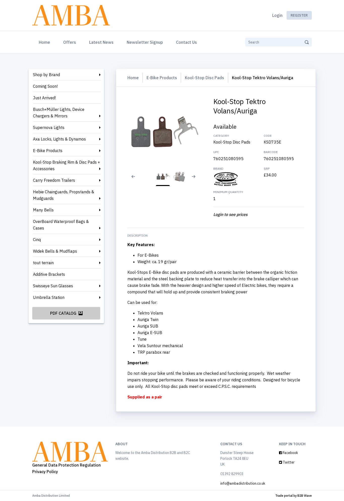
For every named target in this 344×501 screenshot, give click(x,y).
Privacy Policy (45, 471)
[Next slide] (196, 180)
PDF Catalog (63, 313)
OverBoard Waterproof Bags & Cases (61, 225)
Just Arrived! (44, 97)
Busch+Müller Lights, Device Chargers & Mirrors (58, 112)
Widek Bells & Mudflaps (55, 251)
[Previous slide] (130, 180)
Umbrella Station (48, 297)
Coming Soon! (45, 86)
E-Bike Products (47, 150)
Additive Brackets (49, 274)
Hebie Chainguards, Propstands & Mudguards (63, 195)
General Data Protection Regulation (66, 465)
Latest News (101, 42)
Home (45, 42)
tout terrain (43, 262)
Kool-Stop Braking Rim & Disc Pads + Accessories (66, 165)
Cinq (37, 239)
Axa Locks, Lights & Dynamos (59, 139)
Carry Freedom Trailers (54, 180)
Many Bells (43, 209)
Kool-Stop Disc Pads (204, 77)
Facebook (290, 452)
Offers (69, 42)
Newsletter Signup (145, 42)
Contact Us (186, 42)
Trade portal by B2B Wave (293, 495)
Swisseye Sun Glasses (53, 285)
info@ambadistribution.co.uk (242, 483)
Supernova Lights (48, 127)
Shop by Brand (46, 74)
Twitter (288, 462)
